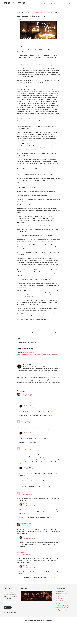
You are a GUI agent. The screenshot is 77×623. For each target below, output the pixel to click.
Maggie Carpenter (25, 552)
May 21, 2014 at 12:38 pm (27, 395)
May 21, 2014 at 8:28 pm (29, 505)
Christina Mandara (25, 394)
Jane (22, 492)
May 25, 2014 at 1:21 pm (29, 567)
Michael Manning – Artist (62, 610)
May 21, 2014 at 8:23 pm (29, 434)
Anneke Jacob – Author (61, 596)
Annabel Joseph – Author (62, 600)
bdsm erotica (26, 354)
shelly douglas (24, 448)
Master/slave (51, 354)
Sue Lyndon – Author (61, 609)
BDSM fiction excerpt (35, 354)
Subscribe (7, 607)
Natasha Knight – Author (61, 593)
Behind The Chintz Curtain (62, 605)
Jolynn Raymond (25, 523)
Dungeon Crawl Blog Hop (29, 352)
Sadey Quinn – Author (61, 595)
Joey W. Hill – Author (61, 598)
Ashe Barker (24, 421)
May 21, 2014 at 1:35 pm (26, 422)
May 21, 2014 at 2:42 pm (26, 449)
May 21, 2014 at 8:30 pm (29, 538)
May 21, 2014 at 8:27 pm (29, 469)
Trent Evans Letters (14, 3)
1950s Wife (58, 603)
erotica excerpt (44, 354)
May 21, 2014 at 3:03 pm (26, 525)
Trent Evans (26, 405)
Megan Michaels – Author (62, 591)
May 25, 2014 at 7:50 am (26, 554)
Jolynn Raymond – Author (62, 607)
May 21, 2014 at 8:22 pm (29, 407)
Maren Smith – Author (61, 602)
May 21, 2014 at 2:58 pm (26, 494)
